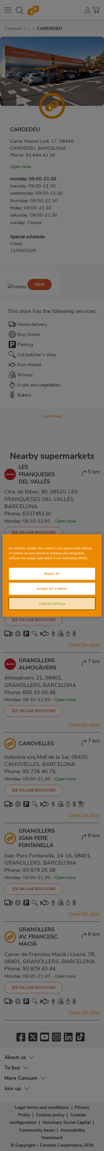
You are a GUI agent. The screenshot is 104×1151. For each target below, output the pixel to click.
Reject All (52, 573)
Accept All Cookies (52, 588)
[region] (52, 575)
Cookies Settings (52, 603)
